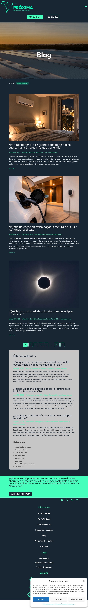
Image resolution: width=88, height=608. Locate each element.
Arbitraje (44, 546)
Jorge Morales (53, 152)
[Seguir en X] (67, 500)
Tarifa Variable (44, 519)
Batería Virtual (44, 514)
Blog (44, 535)
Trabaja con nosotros (44, 530)
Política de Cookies (44, 567)
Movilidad (38, 234)
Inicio (11, 83)
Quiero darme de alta (20, 494)
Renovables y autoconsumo (52, 234)
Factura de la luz (42, 152)
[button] (84, 581)
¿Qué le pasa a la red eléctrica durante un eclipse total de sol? (41, 312)
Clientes (54, 17)
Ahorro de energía (28, 152)
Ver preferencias (76, 599)
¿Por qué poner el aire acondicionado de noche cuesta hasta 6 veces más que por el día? (40, 146)
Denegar (59, 599)
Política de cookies (48, 604)
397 (57, 345)
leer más (12, 168)
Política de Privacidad (61, 604)
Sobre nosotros (44, 524)
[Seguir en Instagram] (72, 500)
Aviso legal (71, 604)
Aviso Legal (44, 558)
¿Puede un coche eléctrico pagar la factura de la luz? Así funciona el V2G (43, 228)
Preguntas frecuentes (44, 541)
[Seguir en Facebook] (77, 500)
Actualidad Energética (29, 319)
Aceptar (41, 599)
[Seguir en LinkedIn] (61, 500)
